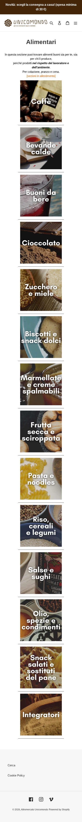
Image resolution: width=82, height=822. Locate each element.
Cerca (11, 765)
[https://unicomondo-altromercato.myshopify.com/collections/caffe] (41, 123)
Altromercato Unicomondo (34, 809)
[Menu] (76, 23)
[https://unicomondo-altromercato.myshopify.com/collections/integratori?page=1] (41, 737)
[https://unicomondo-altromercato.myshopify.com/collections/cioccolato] (41, 265)
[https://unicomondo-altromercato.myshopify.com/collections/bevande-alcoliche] (41, 218)
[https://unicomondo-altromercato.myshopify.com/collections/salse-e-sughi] (41, 595)
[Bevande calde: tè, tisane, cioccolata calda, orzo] (41, 170)
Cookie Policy (16, 775)
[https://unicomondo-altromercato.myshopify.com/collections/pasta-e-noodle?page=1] (41, 501)
